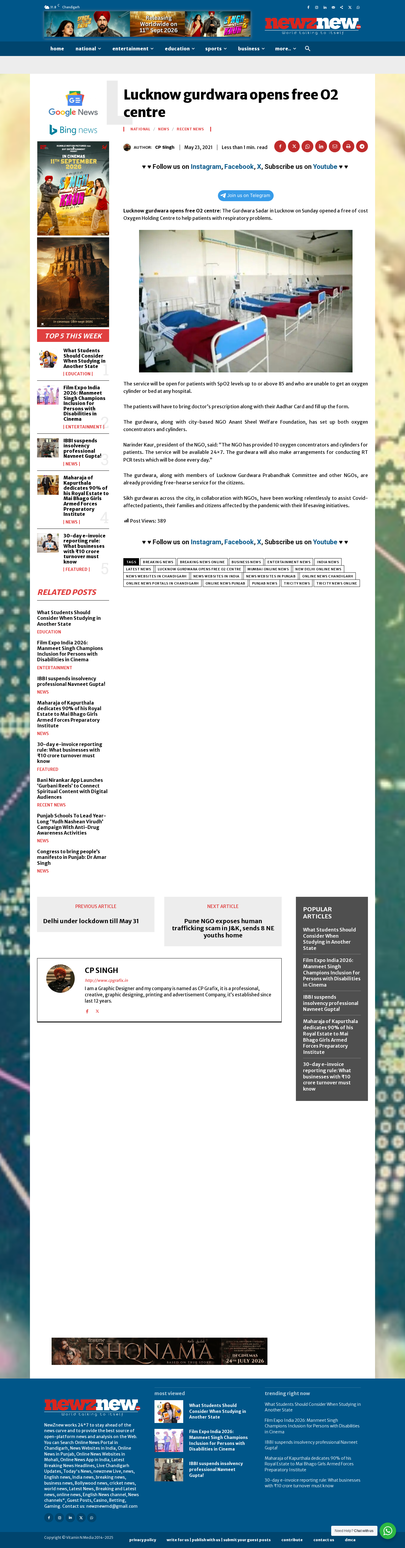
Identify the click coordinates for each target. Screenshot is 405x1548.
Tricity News (297, 583)
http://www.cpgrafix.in (106, 980)
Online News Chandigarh (327, 576)
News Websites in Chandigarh (156, 576)
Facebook (239, 166)
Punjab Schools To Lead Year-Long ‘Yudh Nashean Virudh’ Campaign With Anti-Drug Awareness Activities (71, 824)
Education (78, 374)
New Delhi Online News (318, 569)
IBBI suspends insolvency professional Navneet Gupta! (82, 448)
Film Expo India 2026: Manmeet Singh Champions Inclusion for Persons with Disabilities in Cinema (84, 403)
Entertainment (84, 427)
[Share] (341, 7)
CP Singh (164, 147)
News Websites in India (216, 576)
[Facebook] (308, 7)
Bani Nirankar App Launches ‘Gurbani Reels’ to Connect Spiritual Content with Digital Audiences (72, 788)
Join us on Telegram (248, 195)
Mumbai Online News (268, 569)
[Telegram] (362, 146)
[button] (307, 48)
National (140, 129)
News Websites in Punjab (271, 576)
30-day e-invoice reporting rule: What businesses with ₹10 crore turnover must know (84, 549)
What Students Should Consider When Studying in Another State (84, 358)
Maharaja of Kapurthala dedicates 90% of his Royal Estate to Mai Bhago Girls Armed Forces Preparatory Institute (86, 496)
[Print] (348, 146)
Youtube (325, 166)
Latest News (138, 569)
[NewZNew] (313, 26)
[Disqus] (159, 1108)
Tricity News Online (336, 583)
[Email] (335, 146)
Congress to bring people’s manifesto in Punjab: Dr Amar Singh (71, 857)
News (72, 464)
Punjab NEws (265, 583)
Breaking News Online (202, 562)
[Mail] (333, 7)
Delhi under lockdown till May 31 (91, 921)
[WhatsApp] (358, 7)
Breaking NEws (158, 562)
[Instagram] (316, 7)
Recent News (51, 805)
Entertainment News (288, 562)
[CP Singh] (128, 147)
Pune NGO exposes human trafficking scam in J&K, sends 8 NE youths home (223, 928)
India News (328, 562)
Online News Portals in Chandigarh (162, 583)
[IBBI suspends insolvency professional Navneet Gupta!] (48, 448)
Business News (246, 562)
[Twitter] (350, 7)
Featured (76, 569)
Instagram (206, 166)
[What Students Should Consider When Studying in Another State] (48, 358)
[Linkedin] (325, 7)
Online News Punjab (225, 583)
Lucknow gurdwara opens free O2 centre (199, 569)
